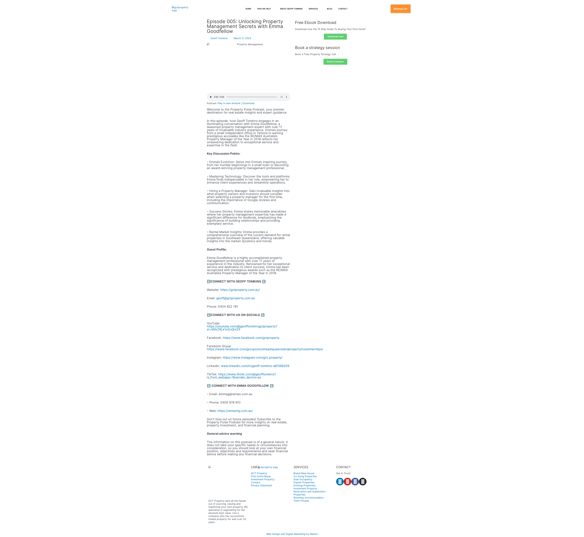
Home (248, 9)
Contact (343, 9)
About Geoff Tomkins (291, 9)
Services (313, 9)
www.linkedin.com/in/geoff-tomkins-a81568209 (255, 366)
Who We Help (264, 9)
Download (248, 103)
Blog (329, 9)
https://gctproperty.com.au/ (240, 290)
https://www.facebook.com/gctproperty (251, 338)
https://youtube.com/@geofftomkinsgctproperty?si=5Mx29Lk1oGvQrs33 (242, 328)
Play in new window (229, 103)
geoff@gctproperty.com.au (235, 298)
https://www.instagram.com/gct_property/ (252, 357)
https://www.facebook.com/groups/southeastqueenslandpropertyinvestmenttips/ (265, 349)
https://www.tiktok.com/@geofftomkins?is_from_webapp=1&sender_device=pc (241, 375)
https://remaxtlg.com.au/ (235, 411)
